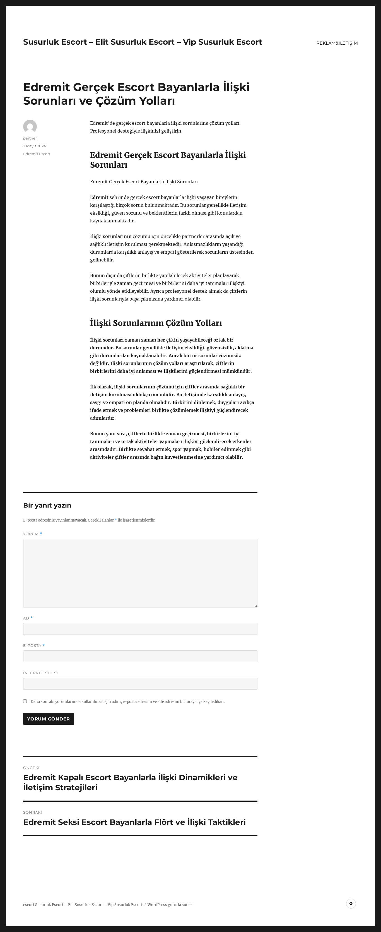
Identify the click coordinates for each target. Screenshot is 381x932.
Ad (28, 618)
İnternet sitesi (40, 673)
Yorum (32, 534)
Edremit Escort (36, 154)
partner (30, 138)
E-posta (34, 645)
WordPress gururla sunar (170, 904)
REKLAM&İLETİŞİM (337, 43)
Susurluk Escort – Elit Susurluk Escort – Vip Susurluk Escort (142, 42)
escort (28, 904)
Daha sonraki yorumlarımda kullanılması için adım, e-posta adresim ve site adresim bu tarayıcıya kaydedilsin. (128, 701)
